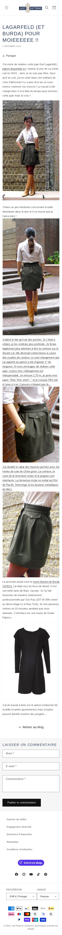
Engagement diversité (19, 826)
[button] (6, 7)
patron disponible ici (14, 68)
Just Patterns (18, 926)
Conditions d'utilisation (19, 849)
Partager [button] (11, 55)
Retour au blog (33, 727)
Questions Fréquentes (19, 834)
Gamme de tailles (17, 819)
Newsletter (13, 842)
